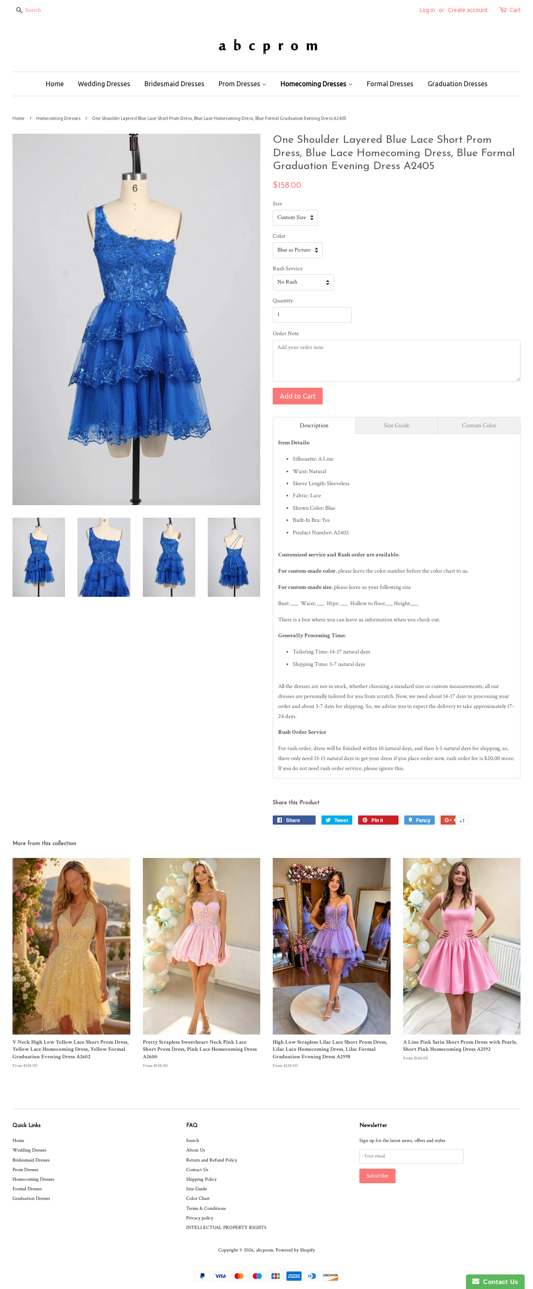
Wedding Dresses (104, 83)
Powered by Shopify (295, 1250)
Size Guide (196, 1189)
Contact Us (197, 1170)
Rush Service (288, 268)
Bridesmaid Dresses (174, 83)
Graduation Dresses (458, 83)
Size (277, 203)
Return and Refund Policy (211, 1160)
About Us (195, 1150)
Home (55, 83)
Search (192, 1140)
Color (279, 236)
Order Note (286, 333)
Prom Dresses (240, 83)
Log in (427, 10)
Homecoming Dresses (314, 83)
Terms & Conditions (206, 1208)
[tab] (314, 425)
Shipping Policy (201, 1179)
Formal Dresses (390, 83)
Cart (515, 10)
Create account (468, 10)
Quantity (283, 300)
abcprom (264, 1250)
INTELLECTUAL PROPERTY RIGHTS (226, 1227)
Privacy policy (199, 1218)
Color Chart (198, 1198)
